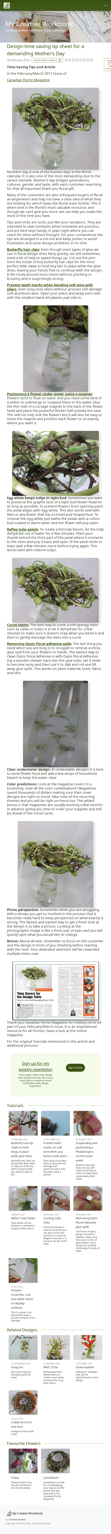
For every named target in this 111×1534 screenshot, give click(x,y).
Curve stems (17, 624)
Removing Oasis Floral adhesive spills (39, 643)
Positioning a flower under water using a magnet (49, 394)
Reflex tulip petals (22, 529)
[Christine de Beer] (6, 5)
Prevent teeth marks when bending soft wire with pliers (50, 286)
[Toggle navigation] (106, 5)
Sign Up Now (75, 1067)
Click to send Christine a (45, 60)
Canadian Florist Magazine (28, 79)
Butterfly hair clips (23, 249)
